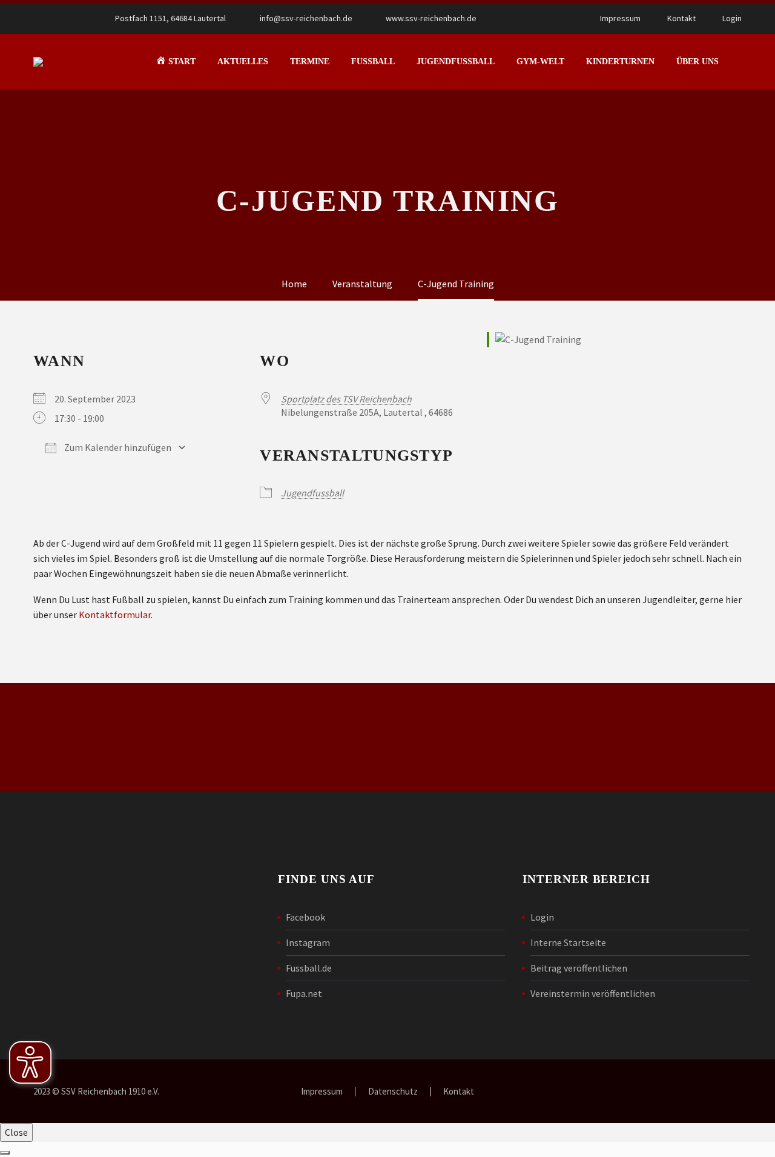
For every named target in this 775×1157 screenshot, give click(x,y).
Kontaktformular (115, 615)
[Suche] (741, 61)
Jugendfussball (456, 61)
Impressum (620, 18)
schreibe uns (232, 737)
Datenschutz (393, 1091)
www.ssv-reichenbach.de (431, 18)
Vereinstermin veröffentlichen (592, 993)
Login (732, 18)
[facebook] (521, 739)
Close (16, 1132)
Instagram (308, 942)
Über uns (697, 61)
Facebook (305, 917)
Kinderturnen (620, 61)
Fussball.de (309, 968)
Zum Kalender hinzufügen (116, 447)
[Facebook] (525, 18)
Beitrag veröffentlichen (578, 968)
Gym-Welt (540, 61)
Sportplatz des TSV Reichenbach (346, 399)
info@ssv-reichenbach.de (306, 18)
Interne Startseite (568, 942)
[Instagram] (543, 18)
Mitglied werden (393, 737)
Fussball (373, 61)
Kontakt (681, 18)
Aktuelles (242, 61)
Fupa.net (304, 993)
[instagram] (563, 739)
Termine (309, 61)
